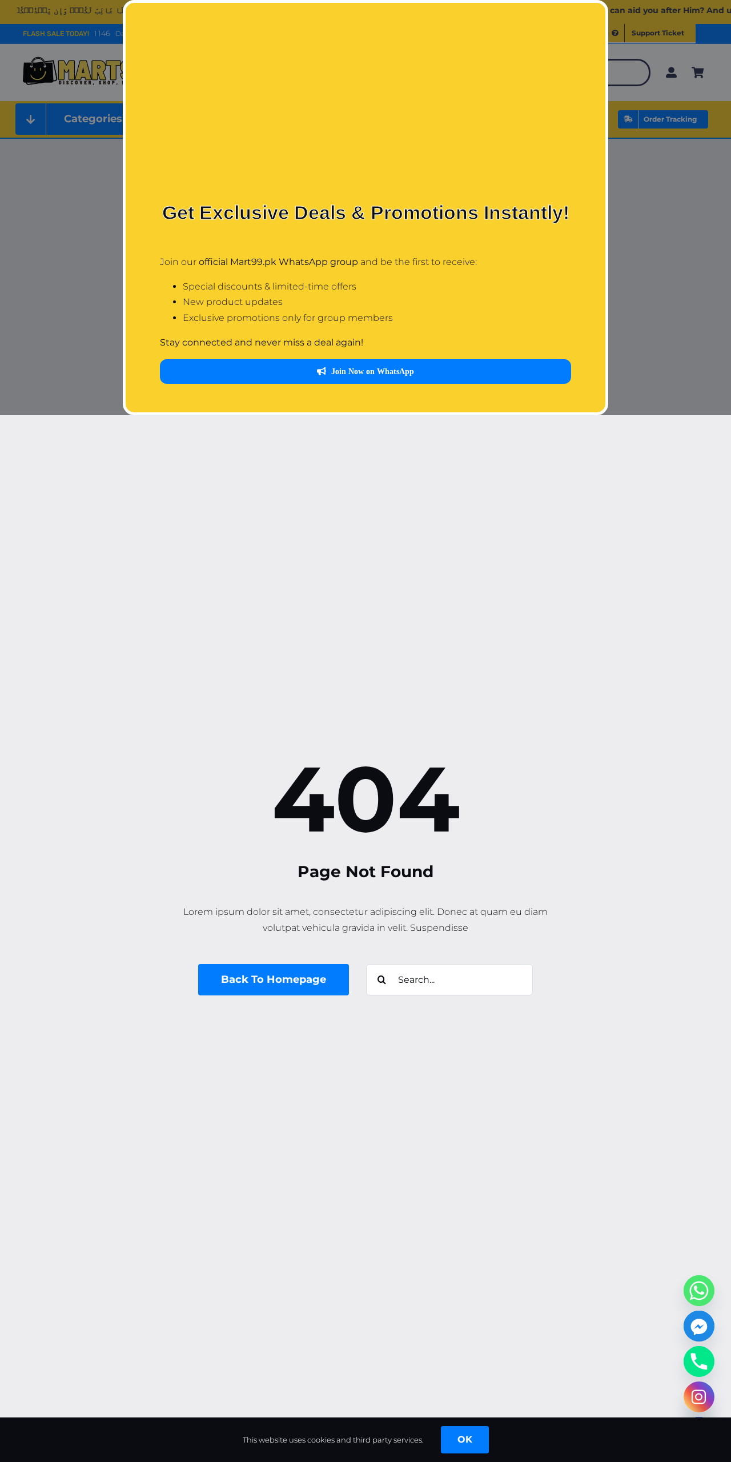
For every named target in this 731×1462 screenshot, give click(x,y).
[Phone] (699, 1361)
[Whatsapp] (699, 1290)
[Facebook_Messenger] (699, 1326)
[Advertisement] (365, 111)
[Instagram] (699, 1396)
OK (464, 1439)
